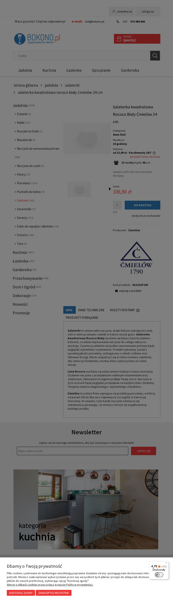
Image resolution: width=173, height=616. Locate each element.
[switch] (159, 574)
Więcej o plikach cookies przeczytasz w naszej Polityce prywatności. (50, 584)
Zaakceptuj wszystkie (53, 593)
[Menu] (166, 563)
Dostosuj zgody (20, 593)
